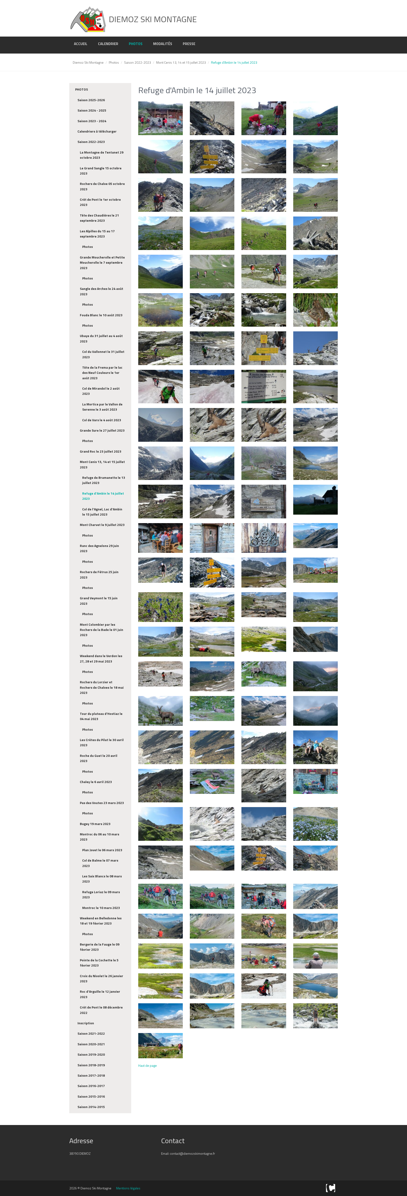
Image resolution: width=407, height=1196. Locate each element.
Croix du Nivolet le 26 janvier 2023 (101, 978)
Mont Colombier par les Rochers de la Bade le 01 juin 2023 (101, 630)
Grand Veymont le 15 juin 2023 (99, 601)
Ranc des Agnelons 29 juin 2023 (99, 548)
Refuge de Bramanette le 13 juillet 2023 (103, 480)
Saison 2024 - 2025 (91, 110)
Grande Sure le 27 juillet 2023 (102, 430)
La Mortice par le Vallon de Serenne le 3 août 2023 (102, 407)
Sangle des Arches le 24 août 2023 (101, 291)
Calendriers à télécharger (97, 131)
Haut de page (147, 1065)
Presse (189, 43)
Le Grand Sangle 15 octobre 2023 (101, 171)
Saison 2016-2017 (91, 1085)
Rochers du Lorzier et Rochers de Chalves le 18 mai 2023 (102, 687)
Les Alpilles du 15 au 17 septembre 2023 (97, 234)
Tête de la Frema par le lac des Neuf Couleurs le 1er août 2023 (102, 372)
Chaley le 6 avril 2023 (96, 781)
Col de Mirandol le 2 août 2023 (101, 391)
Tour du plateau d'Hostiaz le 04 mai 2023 (101, 716)
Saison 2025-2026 (91, 99)
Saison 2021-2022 (91, 1033)
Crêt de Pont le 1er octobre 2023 (100, 202)
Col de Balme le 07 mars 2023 (100, 863)
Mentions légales (128, 1188)
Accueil (80, 43)
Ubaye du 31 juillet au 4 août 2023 (101, 338)
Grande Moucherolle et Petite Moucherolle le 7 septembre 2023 (102, 262)
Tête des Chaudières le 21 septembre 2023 (99, 218)
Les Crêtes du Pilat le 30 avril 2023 (102, 742)
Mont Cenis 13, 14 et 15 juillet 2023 (181, 62)
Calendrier (108, 43)
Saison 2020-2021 (91, 1044)
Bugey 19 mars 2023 (95, 823)
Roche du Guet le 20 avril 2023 (98, 758)
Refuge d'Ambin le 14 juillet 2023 (103, 496)
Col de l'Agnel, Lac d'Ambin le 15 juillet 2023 (102, 512)
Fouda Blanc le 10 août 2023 (101, 315)
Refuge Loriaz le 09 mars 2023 (101, 894)
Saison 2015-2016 (91, 1096)
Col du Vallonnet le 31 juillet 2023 (103, 354)
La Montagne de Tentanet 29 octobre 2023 (101, 155)
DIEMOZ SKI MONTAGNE (152, 19)
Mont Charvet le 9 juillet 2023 (102, 524)
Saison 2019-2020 (91, 1054)
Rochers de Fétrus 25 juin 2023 (99, 574)
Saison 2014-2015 (91, 1106)
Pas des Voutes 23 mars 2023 (102, 802)
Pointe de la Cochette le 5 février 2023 (99, 963)
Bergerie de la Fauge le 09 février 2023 (99, 947)
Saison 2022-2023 (137, 62)
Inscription (85, 1023)
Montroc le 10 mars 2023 (101, 907)
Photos (135, 43)
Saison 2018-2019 (91, 1065)
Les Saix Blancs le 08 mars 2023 (102, 879)
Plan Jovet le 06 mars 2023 (102, 849)
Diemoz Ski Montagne (88, 62)
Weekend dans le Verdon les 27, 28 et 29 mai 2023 (101, 658)
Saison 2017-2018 (91, 1075)
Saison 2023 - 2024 (91, 120)
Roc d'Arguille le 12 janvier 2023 (100, 994)
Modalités (162, 43)
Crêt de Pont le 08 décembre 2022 (101, 1010)
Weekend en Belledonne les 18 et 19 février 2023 (101, 921)
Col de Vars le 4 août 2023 (101, 419)
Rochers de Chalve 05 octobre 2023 (102, 186)
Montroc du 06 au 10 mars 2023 (99, 837)
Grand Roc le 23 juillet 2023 (100, 451)
